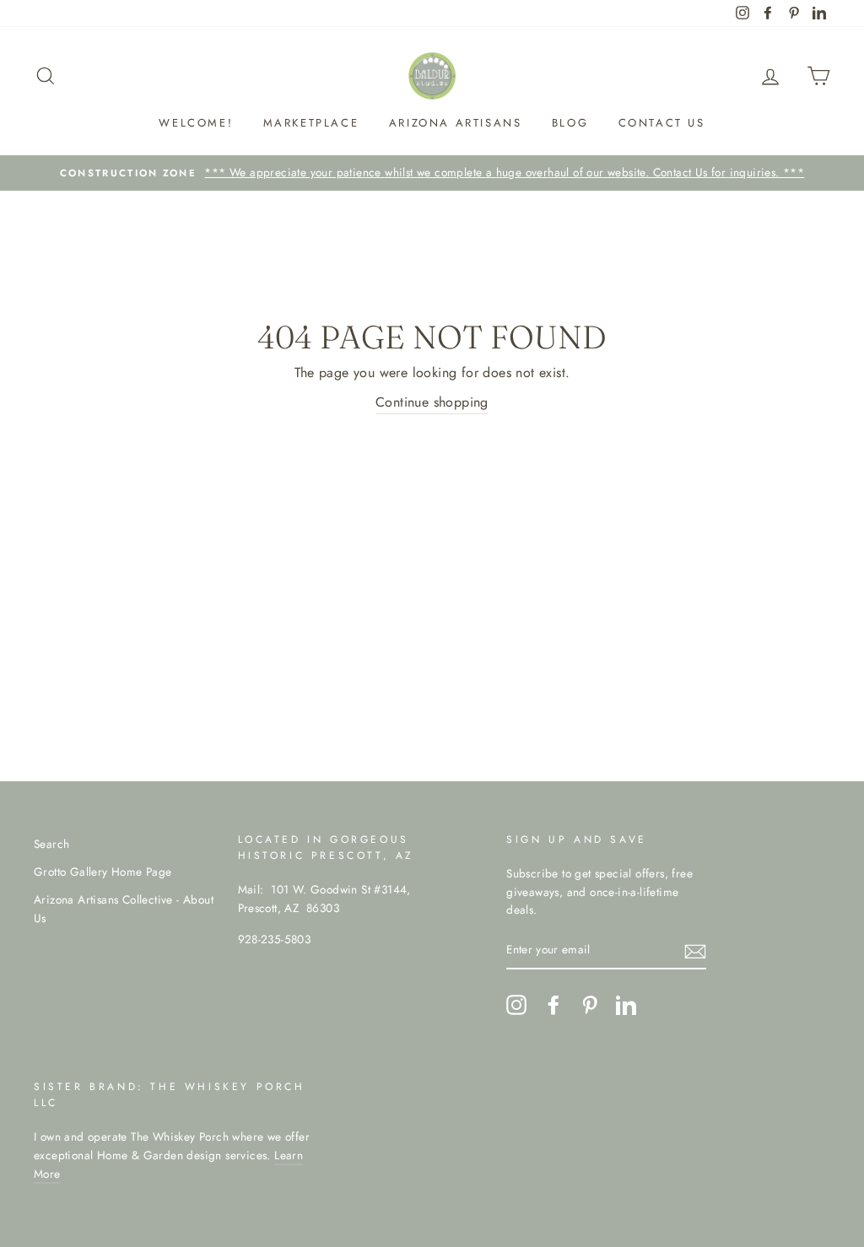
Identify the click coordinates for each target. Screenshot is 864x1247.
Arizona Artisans (455, 123)
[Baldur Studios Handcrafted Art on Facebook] (553, 1005)
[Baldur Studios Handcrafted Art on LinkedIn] (626, 1005)
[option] (432, 173)
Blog (570, 123)
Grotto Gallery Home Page (103, 871)
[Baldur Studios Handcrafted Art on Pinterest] (590, 1005)
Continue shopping (432, 402)
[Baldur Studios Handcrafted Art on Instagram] (516, 1005)
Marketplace (311, 123)
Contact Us (661, 123)
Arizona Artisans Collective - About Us (123, 908)
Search (51, 843)
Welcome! (196, 123)
